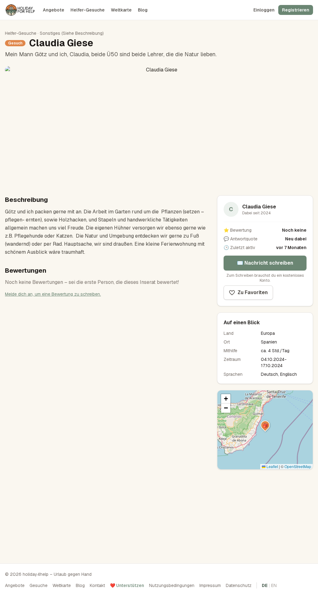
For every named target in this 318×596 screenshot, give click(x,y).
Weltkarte (121, 10)
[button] (265, 425)
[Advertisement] (265, 514)
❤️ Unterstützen (127, 585)
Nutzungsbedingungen (171, 585)
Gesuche (39, 585)
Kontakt (97, 585)
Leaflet (272, 466)
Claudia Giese (259, 206)
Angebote (53, 10)
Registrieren (295, 10)
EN (274, 585)
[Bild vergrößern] (159, 125)
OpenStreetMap (297, 466)
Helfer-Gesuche (87, 10)
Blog (143, 10)
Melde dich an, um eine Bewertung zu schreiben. (53, 294)
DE (265, 585)
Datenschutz (239, 585)
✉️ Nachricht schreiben (265, 263)
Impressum (210, 585)
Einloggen (264, 10)
